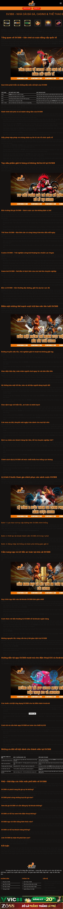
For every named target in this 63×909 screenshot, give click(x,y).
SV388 (3, 870)
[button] (61, 3)
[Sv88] (31, 3)
